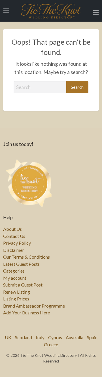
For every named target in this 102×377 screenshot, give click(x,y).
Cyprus (55, 337)
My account (14, 278)
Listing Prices (16, 298)
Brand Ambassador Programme (34, 306)
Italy (40, 337)
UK (8, 337)
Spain (92, 337)
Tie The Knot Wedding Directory (51, 10)
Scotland (23, 337)
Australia (74, 337)
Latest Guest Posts (21, 264)
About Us (12, 229)
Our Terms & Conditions (26, 257)
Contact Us (14, 236)
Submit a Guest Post (22, 285)
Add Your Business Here (26, 312)
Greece (51, 344)
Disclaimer (13, 250)
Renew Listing (16, 292)
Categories (14, 271)
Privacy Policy (17, 243)
